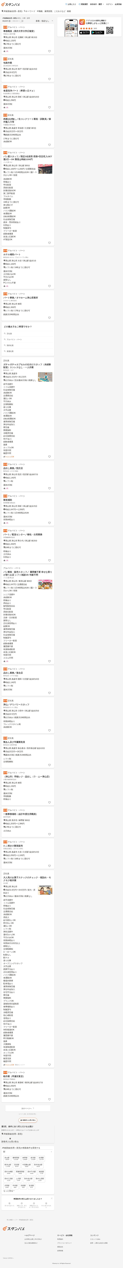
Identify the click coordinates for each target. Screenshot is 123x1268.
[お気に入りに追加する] (49, 51)
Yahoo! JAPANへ (8, 1258)
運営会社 (60, 1247)
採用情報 (60, 1251)
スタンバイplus (95, 1239)
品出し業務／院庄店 (13, 468)
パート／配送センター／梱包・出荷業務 (22, 534)
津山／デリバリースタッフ (16, 704)
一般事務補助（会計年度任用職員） (20, 814)
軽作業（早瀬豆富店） (14, 1076)
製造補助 (7, 500)
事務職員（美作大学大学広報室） (19, 31)
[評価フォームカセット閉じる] (51, 1198)
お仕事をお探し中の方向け (33, 1239)
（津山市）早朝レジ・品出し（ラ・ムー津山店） (27, 776)
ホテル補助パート (12, 254)
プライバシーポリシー (64, 1243)
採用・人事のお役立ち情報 (99, 1243)
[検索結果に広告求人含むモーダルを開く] (10, 21)
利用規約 (60, 1239)
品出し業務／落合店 (13, 673)
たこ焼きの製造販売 (13, 846)
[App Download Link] (84, 33)
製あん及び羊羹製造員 (14, 742)
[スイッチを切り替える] (21, 21)
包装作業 (7, 63)
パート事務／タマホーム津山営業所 (20, 297)
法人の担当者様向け (31, 1243)
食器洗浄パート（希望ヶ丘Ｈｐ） (19, 90)
